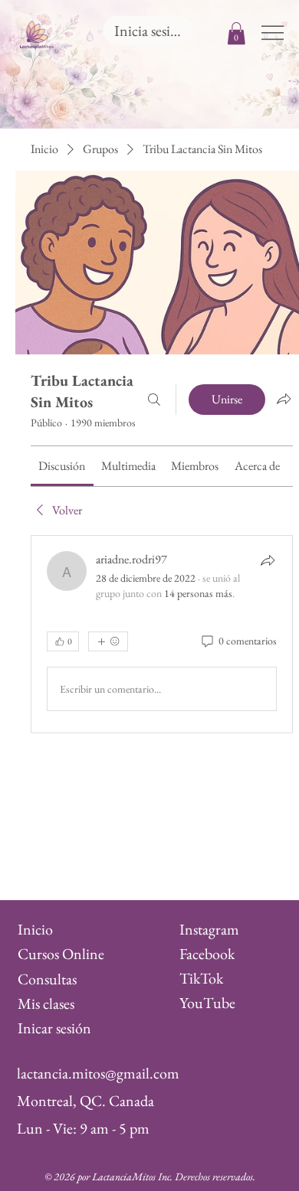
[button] (236, 33)
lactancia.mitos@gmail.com (98, 1073)
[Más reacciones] (108, 641)
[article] (162, 634)
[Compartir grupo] (283, 399)
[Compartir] (267, 560)
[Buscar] (154, 399)
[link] (61, 466)
